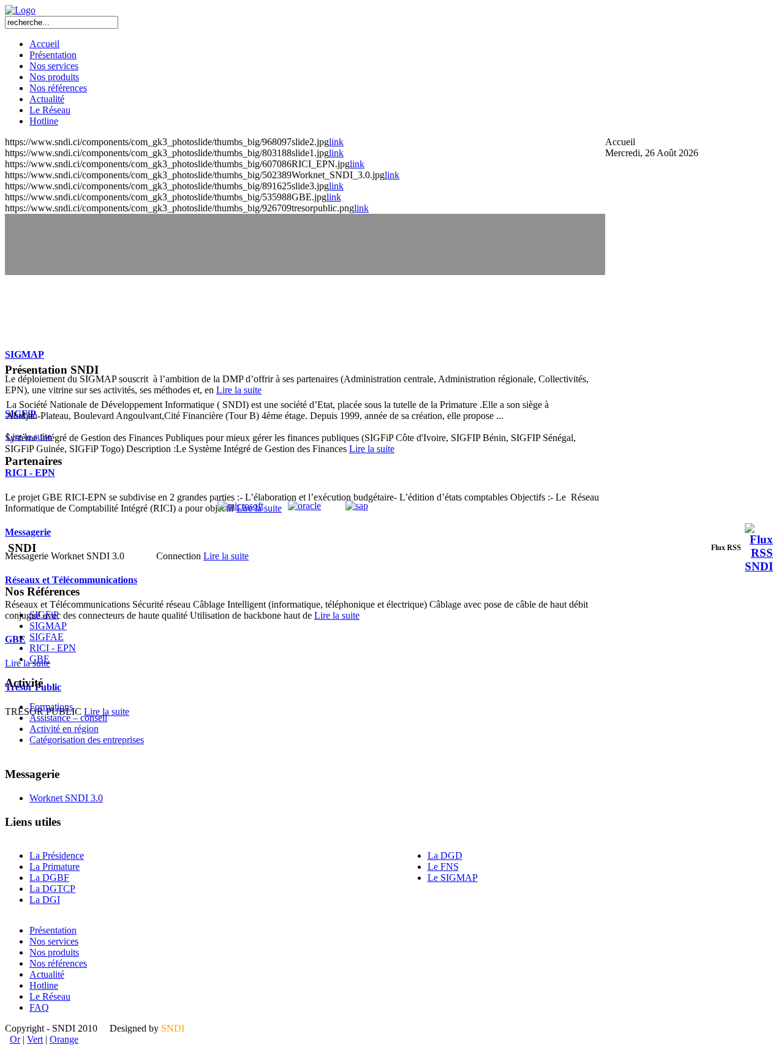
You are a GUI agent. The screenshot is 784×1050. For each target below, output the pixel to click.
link (336, 142)
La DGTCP (52, 888)
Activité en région (64, 728)
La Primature (54, 866)
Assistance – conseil (68, 717)
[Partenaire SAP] (356, 505)
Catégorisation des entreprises (86, 740)
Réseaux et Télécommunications (71, 580)
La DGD (445, 855)
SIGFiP (44, 615)
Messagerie (28, 532)
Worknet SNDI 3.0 (66, 798)
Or (15, 1039)
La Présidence (56, 855)
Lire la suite (239, 390)
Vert (35, 1039)
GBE (15, 639)
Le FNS (443, 866)
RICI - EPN (30, 472)
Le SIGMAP (453, 877)
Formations (51, 706)
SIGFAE (46, 637)
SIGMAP (24, 354)
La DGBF (49, 877)
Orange (64, 1039)
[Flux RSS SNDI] (759, 566)
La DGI (44, 899)
